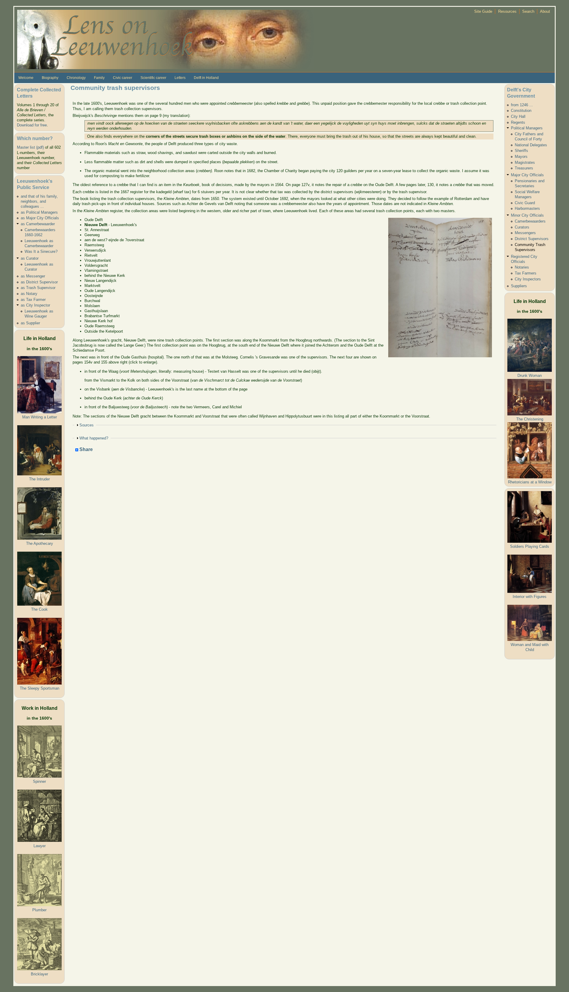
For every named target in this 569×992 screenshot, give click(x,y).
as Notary (29, 293)
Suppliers (519, 286)
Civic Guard (525, 203)
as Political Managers (39, 212)
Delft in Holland (206, 78)
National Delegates (531, 145)
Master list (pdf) (30, 147)
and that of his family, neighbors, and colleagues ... (39, 201)
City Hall (518, 116)
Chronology (76, 78)
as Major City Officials (40, 218)
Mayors (521, 156)
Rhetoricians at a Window (530, 482)
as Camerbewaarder (38, 224)
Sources (86, 425)
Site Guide (483, 11)
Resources (507, 11)
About (545, 11)
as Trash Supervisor (38, 287)
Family (99, 78)
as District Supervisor (39, 282)
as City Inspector (35, 305)
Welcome (25, 78)
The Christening (529, 419)
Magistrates (525, 162)
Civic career (122, 78)
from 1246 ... (522, 105)
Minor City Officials (527, 215)
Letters (180, 78)
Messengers (525, 233)
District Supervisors (532, 239)
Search (528, 11)
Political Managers (527, 128)
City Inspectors (528, 279)
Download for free (32, 125)
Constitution (521, 110)
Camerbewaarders (530, 221)
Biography (50, 78)
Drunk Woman (529, 375)
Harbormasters (527, 208)
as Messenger (33, 276)
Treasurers (524, 168)
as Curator (30, 258)
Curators (522, 227)
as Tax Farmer (33, 299)
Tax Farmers (525, 273)
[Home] (165, 39)
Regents (518, 122)
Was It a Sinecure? (41, 251)
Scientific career (153, 78)
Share (85, 449)
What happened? (93, 438)
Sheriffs (521, 150)
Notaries (522, 267)
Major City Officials (527, 175)
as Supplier (30, 323)
